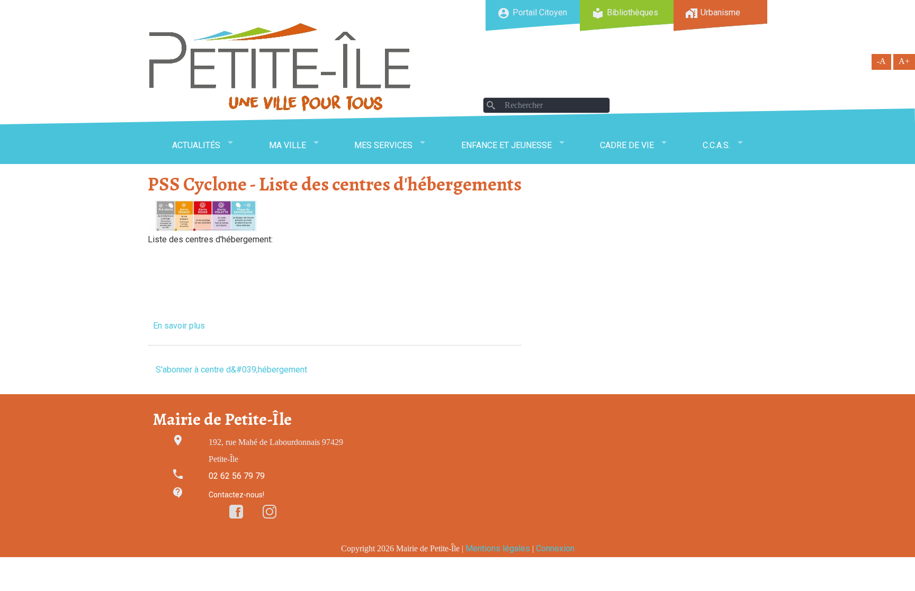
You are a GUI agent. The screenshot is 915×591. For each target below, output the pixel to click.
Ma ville (287, 145)
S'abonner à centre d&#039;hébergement (231, 370)
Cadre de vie (627, 145)
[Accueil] (280, 67)
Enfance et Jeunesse (506, 145)
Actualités (196, 145)
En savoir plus (179, 326)
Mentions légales (497, 548)
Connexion (555, 548)
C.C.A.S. (716, 145)
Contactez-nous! (236, 494)
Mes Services (383, 145)
